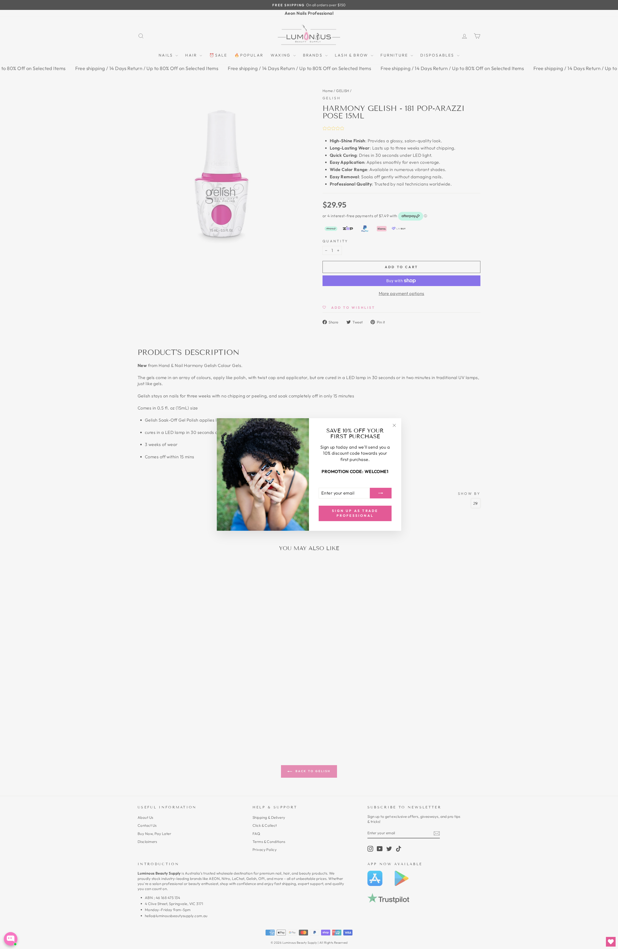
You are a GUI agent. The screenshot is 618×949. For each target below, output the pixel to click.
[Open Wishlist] (611, 942)
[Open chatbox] (10, 939)
